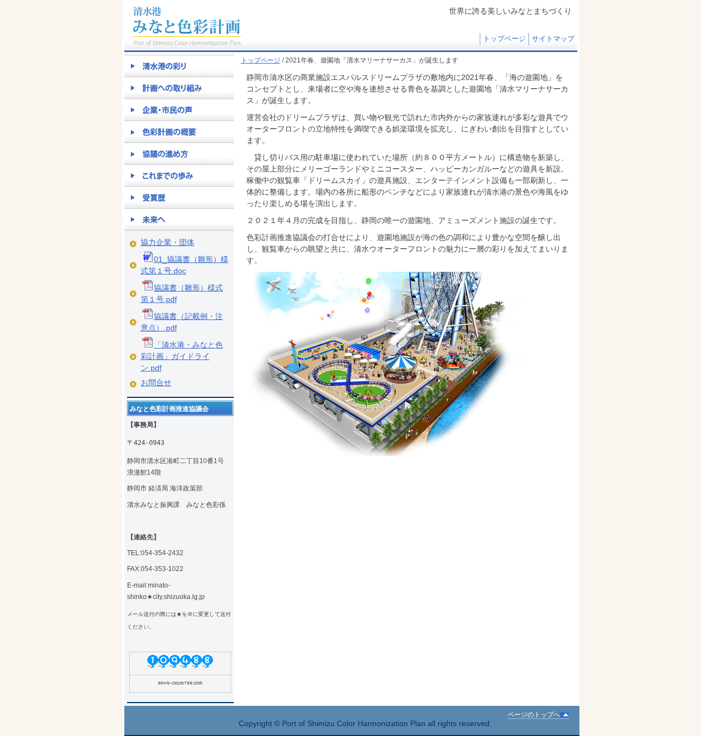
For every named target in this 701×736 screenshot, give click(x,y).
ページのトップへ (534, 714)
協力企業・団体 (167, 242)
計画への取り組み (179, 88)
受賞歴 (179, 197)
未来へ (179, 219)
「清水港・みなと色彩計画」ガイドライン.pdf (182, 356)
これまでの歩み (179, 175)
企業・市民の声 (179, 110)
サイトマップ (553, 39)
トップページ (504, 39)
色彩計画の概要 (179, 131)
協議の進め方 (179, 153)
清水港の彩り (179, 66)
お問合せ (156, 382)
